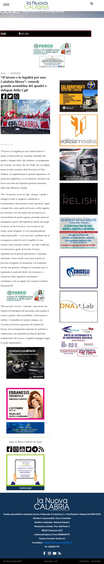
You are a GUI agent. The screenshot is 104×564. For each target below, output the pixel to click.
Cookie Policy (84, 561)
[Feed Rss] (59, 554)
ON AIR (24, 33)
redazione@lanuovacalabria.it (57, 543)
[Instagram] (49, 554)
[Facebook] (44, 554)
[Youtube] (54, 554)
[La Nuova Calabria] (36, 5)
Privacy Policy (96, 561)
